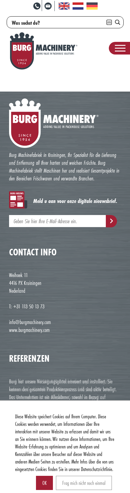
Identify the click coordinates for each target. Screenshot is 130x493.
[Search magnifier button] (117, 22)
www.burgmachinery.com (29, 330)
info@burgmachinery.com (30, 322)
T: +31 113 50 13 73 (26, 306)
